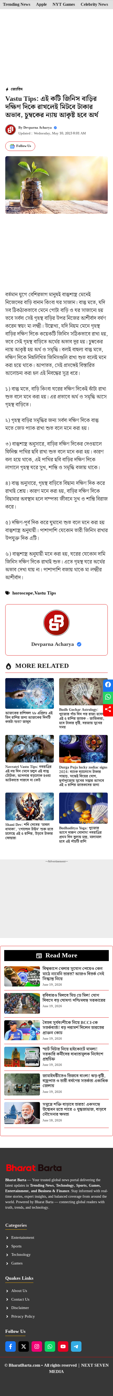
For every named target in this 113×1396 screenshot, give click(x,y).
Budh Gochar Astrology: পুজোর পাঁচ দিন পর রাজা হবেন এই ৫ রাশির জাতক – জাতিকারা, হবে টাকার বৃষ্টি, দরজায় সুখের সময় (81, 718)
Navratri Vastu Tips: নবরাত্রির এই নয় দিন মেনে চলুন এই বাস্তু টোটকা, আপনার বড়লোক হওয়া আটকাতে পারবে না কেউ (28, 773)
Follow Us (23, 146)
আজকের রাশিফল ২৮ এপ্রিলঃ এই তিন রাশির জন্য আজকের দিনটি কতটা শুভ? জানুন (29, 717)
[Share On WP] (108, 698)
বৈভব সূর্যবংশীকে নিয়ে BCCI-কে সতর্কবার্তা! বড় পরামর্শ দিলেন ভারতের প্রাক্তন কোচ (73, 1027)
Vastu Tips (45, 593)
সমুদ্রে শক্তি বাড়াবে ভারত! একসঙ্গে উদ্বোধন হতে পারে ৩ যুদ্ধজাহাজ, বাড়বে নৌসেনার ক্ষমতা (74, 1109)
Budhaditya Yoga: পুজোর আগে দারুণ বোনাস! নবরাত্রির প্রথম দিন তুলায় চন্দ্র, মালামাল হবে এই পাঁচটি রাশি (80, 834)
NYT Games (64, 5)
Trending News (16, 5)
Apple (41, 5)
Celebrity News (94, 5)
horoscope (22, 593)
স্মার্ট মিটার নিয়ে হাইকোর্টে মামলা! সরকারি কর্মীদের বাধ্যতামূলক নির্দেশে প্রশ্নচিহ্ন (73, 1054)
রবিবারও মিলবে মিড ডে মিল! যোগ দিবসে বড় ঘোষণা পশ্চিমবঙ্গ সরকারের (74, 998)
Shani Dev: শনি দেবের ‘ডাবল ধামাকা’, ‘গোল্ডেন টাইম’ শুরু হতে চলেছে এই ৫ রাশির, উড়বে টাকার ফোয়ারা (29, 831)
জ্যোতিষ (17, 89)
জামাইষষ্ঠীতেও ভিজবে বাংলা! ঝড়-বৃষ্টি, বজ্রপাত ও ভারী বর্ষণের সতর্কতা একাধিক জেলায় (75, 1081)
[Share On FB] (108, 686)
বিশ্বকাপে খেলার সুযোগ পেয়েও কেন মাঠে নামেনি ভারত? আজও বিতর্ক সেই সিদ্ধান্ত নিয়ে (73, 974)
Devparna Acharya (37, 127)
